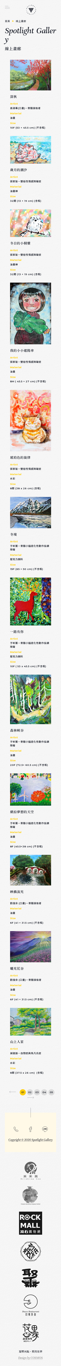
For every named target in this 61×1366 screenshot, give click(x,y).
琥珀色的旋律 (20, 457)
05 (51, 1092)
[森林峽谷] (30, 699)
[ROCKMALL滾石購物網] (30, 1223)
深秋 (13, 96)
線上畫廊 (21, 21)
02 (30, 1092)
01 (22, 1092)
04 (44, 1092)
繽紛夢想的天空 (22, 811)
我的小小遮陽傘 (22, 350)
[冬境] (30, 512)
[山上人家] (30, 1022)
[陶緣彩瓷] (30, 1196)
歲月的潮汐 (18, 169)
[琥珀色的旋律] (30, 420)
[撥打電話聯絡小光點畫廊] (16, 1129)
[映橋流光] (30, 870)
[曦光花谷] (30, 946)
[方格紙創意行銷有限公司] (30, 1251)
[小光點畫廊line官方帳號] (45, 1129)
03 (37, 1092)
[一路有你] (30, 601)
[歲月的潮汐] (30, 150)
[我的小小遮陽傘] (30, 313)
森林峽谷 (17, 730)
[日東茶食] (30, 1305)
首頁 (8, 21)
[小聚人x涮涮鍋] (30, 1278)
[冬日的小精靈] (30, 223)
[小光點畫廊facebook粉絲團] (30, 1129)
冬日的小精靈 (20, 243)
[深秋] (30, 75)
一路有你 (17, 631)
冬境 (13, 534)
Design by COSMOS (30, 1358)
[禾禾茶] (30, 1170)
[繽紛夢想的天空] (30, 789)
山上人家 (17, 1041)
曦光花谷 (17, 968)
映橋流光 (17, 891)
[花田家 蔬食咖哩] (30, 1333)
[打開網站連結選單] (7, 7)
